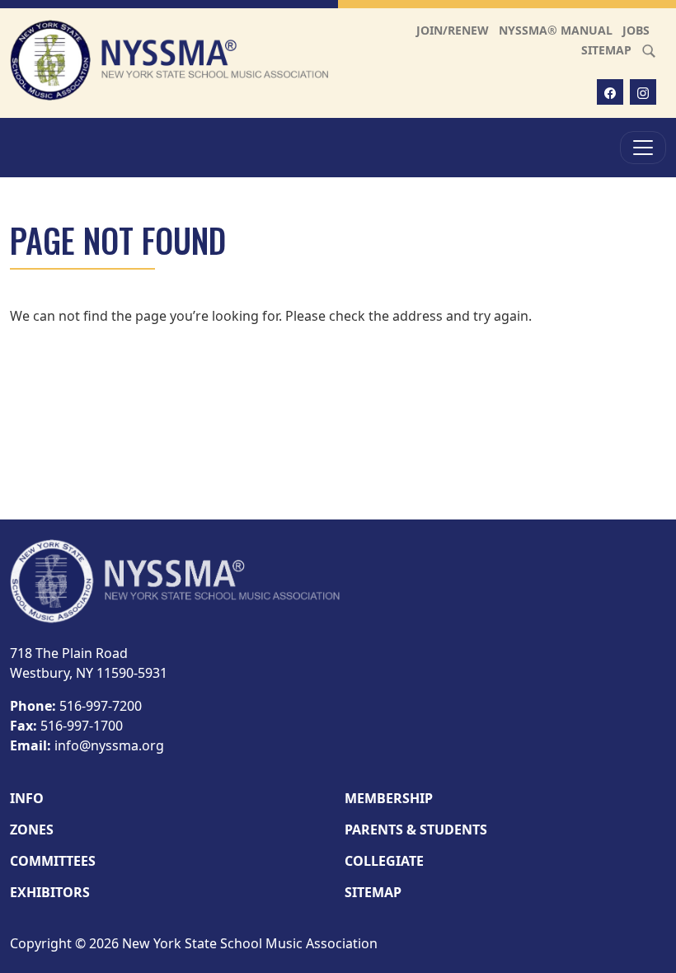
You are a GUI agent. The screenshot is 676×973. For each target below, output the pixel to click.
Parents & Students (416, 829)
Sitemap (606, 50)
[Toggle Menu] (643, 147)
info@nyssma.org (109, 745)
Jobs (636, 30)
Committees (53, 861)
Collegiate (384, 861)
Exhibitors (50, 892)
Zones (32, 829)
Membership (389, 798)
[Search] (648, 50)
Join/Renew (452, 30)
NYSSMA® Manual (556, 30)
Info (27, 798)
